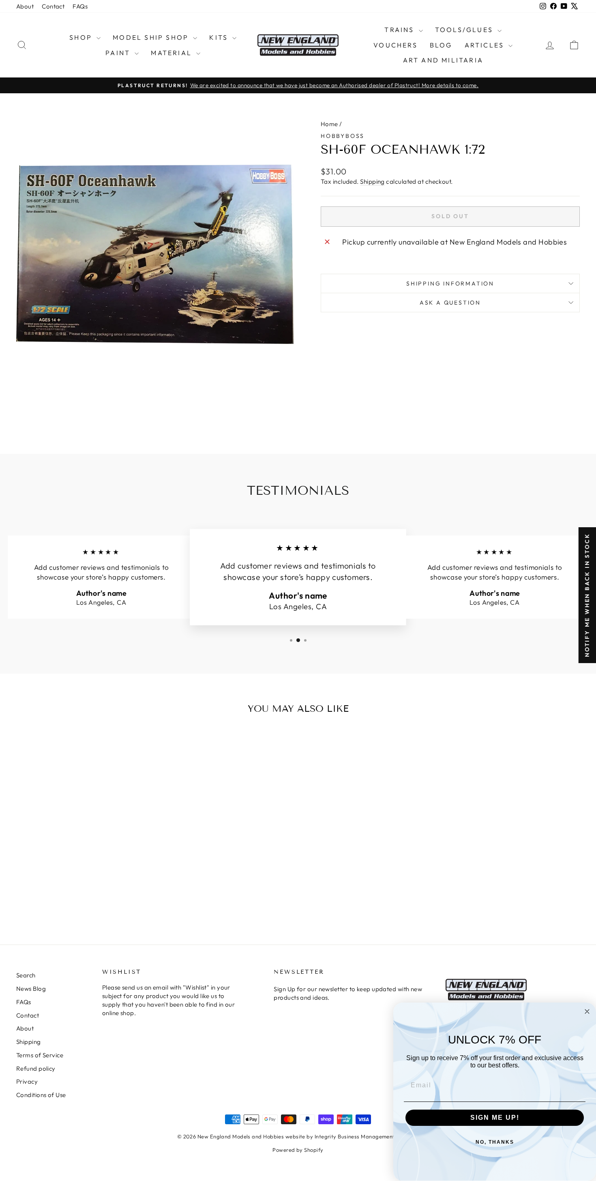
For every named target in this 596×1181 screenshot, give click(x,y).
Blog (441, 45)
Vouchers (395, 45)
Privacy (27, 1081)
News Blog (31, 988)
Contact (53, 6)
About (25, 6)
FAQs (80, 6)
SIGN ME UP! (494, 1117)
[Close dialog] (587, 1011)
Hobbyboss (342, 136)
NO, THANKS (495, 1142)
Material (172, 53)
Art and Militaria (443, 60)
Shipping (372, 181)
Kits (219, 37)
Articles (486, 45)
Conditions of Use (41, 1095)
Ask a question (450, 302)
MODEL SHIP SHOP (152, 37)
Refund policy (36, 1068)
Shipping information (450, 283)
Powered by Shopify (297, 1150)
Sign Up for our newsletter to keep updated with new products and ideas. (348, 993)
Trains (400, 30)
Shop (81, 37)
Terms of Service (39, 1055)
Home (329, 124)
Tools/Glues (465, 30)
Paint (119, 53)
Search (26, 975)
